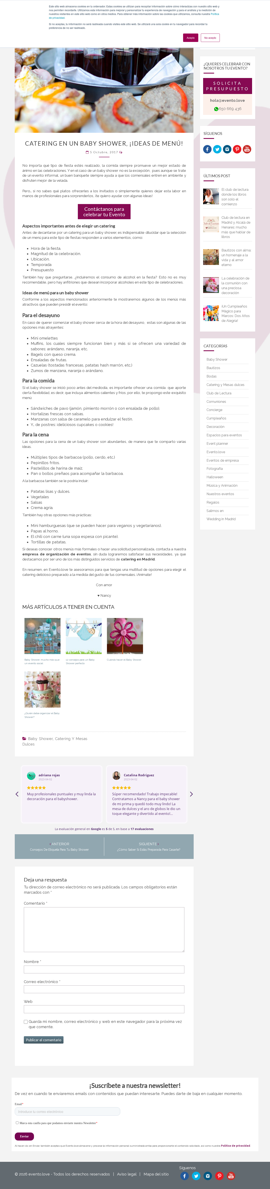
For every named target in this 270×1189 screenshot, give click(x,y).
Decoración (215, 427)
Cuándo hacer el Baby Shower (124, 659)
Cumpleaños (216, 418)
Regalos (213, 502)
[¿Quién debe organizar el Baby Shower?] (42, 691)
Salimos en (215, 511)
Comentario (35, 903)
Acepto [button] (191, 37)
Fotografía (215, 469)
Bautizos (213, 368)
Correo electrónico (42, 981)
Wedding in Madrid (221, 519)
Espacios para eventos (224, 435)
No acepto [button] (210, 37)
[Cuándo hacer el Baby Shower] (125, 637)
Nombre (32, 961)
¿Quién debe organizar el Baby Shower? (42, 715)
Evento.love (216, 452)
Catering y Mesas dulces (225, 385)
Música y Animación (222, 486)
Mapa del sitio (156, 1174)
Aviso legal (126, 1174)
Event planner (217, 444)
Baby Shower (40, 738)
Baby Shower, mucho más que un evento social (41, 661)
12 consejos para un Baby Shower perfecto (80, 661)
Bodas (212, 376)
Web (28, 1001)
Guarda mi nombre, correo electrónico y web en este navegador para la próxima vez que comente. (105, 1024)
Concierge (214, 410)
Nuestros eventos (220, 494)
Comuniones (216, 402)
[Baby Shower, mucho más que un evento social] (42, 637)
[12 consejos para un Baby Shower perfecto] (84, 637)
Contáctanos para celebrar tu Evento (104, 211)
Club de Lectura (219, 393)
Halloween (215, 477)
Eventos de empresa (223, 460)
